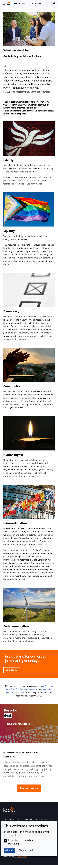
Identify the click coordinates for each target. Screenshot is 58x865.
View (29, 723)
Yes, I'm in (11, 670)
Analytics (29, 840)
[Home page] (6, 3)
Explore (36, 3)
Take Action (18, 3)
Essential (13, 840)
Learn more (9, 756)
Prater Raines (20, 856)
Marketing (13, 843)
